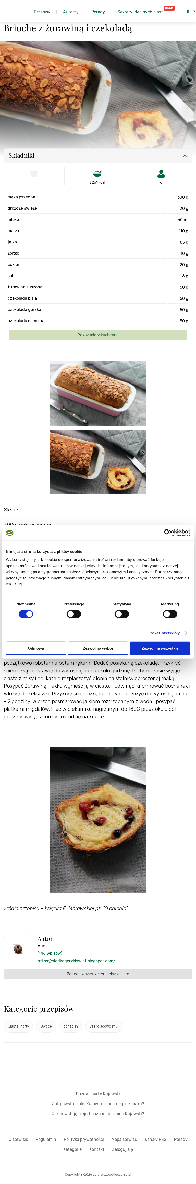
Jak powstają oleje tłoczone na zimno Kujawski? (98, 1113)
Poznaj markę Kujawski (98, 1093)
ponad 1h (70, 1026)
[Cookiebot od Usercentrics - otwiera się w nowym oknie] (167, 533)
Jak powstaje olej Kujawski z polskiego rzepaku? (98, 1103)
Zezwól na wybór (98, 648)
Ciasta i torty (18, 1026)
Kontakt (96, 1149)
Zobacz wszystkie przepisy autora (98, 974)
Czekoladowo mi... (103, 1026)
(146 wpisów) (50, 953)
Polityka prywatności (84, 1139)
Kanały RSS (155, 1139)
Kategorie (72, 1149)
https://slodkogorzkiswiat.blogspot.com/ (76, 961)
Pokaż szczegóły (165, 632)
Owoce (46, 1026)
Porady (181, 1139)
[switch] (74, 614)
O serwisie (18, 1139)
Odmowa (36, 648)
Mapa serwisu (124, 1139)
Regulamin (46, 1139)
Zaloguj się (122, 1149)
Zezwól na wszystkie (160, 648)
